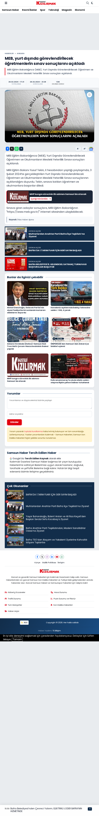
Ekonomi (80, 9)
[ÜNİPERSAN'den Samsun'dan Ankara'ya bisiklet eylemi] (71, 329)
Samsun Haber (10, 9)
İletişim (61, 562)
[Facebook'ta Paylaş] (7, 149)
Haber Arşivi (13, 611)
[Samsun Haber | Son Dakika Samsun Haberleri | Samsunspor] (46, 2)
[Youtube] (57, 557)
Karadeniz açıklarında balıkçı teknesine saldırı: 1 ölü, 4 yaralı (70, 308)
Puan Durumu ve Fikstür (65, 598)
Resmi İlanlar (29, 9)
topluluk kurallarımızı (33, 431)
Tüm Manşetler (15, 605)
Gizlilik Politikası (49, 562)
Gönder (14, 422)
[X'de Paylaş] (12, 149)
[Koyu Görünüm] (92, 3)
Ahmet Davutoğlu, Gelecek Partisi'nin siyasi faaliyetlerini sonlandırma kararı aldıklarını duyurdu (26, 310)
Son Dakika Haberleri (63, 605)
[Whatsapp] (62, 557)
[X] (42, 557)
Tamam (17, 639)
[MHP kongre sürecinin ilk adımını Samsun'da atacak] (27, 365)
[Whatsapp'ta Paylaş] (16, 149)
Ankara (20, 53)
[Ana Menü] (6, 3)
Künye (37, 562)
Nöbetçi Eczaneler (16, 592)
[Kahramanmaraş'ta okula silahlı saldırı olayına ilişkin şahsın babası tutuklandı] (71, 365)
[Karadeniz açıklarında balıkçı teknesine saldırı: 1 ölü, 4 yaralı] (71, 293)
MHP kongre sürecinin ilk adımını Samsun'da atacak (23, 379)
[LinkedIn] (52, 557)
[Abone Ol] (91, 148)
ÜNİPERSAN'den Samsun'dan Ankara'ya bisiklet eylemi (70, 345)
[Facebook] (37, 557)
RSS (25, 622)
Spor (42, 9)
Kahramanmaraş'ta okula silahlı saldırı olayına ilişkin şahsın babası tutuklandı (70, 381)
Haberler (9, 53)
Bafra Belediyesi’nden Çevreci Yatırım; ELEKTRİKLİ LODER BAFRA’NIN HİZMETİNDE (46, 810)
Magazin (67, 9)
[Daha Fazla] (21, 149)
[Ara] (87, 3)
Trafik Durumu (14, 598)
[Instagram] (47, 557)
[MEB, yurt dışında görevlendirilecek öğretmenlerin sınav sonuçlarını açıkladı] (49, 116)
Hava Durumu (60, 592)
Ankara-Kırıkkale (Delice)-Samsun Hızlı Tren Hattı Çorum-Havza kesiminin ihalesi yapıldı (27, 346)
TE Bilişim (56, 630)
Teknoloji (53, 9)
